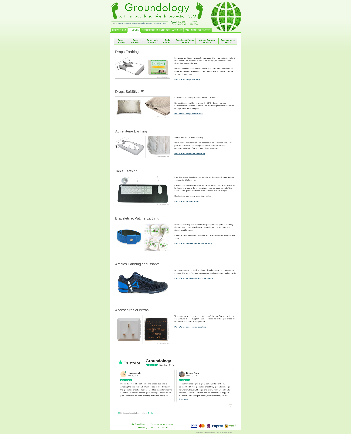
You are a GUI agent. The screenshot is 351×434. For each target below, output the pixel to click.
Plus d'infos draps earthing (187, 79)
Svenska (149, 23)
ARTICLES (177, 30)
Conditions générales (145, 427)
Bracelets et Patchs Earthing (185, 41)
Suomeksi (157, 23)
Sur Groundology (138, 424)
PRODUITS (134, 30)
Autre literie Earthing (152, 41)
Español (142, 23)
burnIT (230, 432)
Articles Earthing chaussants (207, 41)
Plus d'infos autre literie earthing (189, 153)
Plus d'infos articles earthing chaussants (193, 278)
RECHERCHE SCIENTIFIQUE (156, 30)
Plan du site (163, 427)
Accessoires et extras (228, 41)
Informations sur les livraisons (161, 424)
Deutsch (135, 23)
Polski (164, 23)
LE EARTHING (119, 30)
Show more (183, 399)
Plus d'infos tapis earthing (186, 201)
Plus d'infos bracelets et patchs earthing (193, 243)
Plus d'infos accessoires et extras (190, 327)
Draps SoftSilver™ (135, 41)
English (120, 23)
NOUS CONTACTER (200, 30)
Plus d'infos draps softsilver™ (188, 114)
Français (127, 23)
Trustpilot (151, 413)
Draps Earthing (121, 41)
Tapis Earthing (167, 41)
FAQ (187, 30)
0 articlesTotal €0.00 (193, 23)
